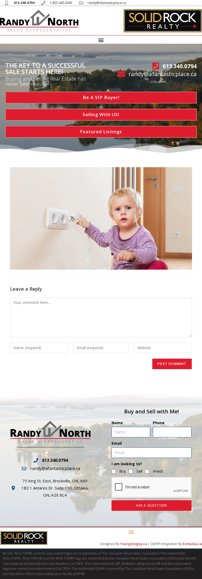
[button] (101, 40)
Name (117, 422)
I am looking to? (127, 463)
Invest (158, 471)
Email (117, 443)
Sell (139, 471)
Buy (122, 471)
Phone (159, 422)
